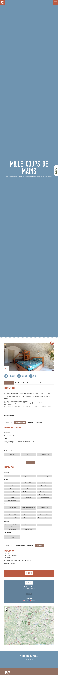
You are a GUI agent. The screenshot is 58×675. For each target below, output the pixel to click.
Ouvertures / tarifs (20, 383)
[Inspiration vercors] (56, 170)
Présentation (9, 422)
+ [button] (6, 608)
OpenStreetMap (42, 644)
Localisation (39, 383)
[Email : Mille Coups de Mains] (30, 594)
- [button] (6, 610)
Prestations (30, 383)
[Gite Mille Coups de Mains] (29, 357)
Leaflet (37, 644)
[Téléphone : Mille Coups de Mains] (27, 594)
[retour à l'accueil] (2, 2)
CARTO (51, 644)
